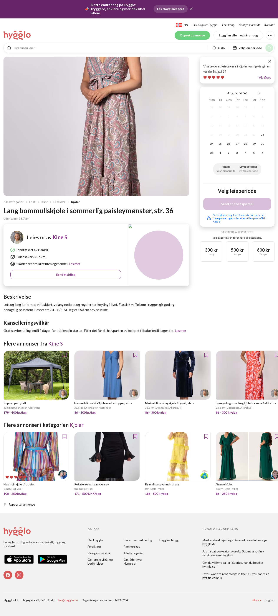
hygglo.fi (227, 555)
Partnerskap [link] (132, 546)
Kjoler (75, 202)
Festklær (59, 202)
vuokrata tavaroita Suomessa (236, 551)
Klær (44, 202)
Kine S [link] (60, 237)
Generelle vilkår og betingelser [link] (100, 561)
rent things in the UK (236, 574)
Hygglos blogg (169, 540)
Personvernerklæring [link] (138, 540)
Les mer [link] (74, 264)
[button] (191, 9)
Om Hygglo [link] (95, 540)
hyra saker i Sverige (229, 562)
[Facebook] (7, 575)
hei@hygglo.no (68, 600)
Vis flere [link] (265, 77)
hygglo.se (208, 566)
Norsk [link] (256, 600)
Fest (32, 202)
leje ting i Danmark (233, 540)
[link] (17, 35)
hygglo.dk (208, 544)
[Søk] (269, 48)
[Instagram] (19, 575)
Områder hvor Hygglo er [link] (133, 561)
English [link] (270, 600)
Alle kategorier (13, 202)
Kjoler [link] (77, 425)
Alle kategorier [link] (134, 553)
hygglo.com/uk (212, 578)
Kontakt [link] (269, 25)
